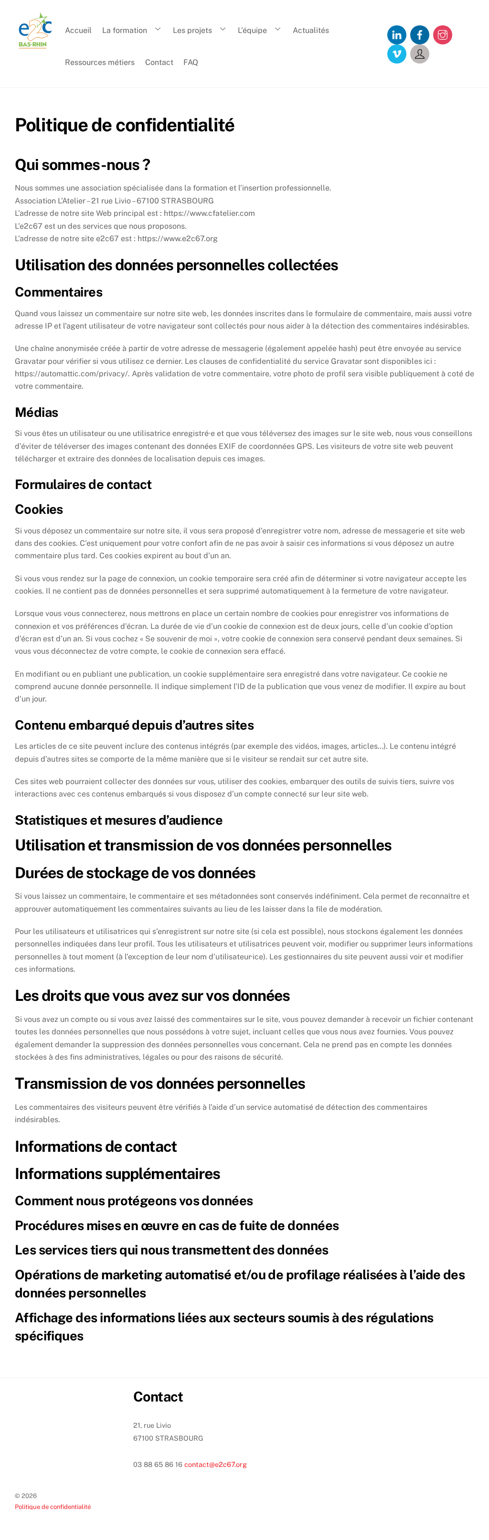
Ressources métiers (100, 62)
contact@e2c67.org (215, 1464)
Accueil (78, 30)
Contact (159, 62)
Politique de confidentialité (53, 1506)
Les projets (192, 30)
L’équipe (252, 30)
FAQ (190, 62)
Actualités (311, 30)
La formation (124, 30)
